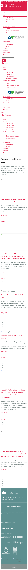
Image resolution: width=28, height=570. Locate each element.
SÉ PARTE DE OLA (4, 1)
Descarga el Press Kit (7, 528)
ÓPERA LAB (16, 1)
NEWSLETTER (21, 1)
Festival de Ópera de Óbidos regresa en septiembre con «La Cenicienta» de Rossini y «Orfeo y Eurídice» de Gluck (13, 256)
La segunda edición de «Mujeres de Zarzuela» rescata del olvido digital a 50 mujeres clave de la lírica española (14, 454)
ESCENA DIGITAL (10, 1)
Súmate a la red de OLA (14, 506)
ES (25, 1)
